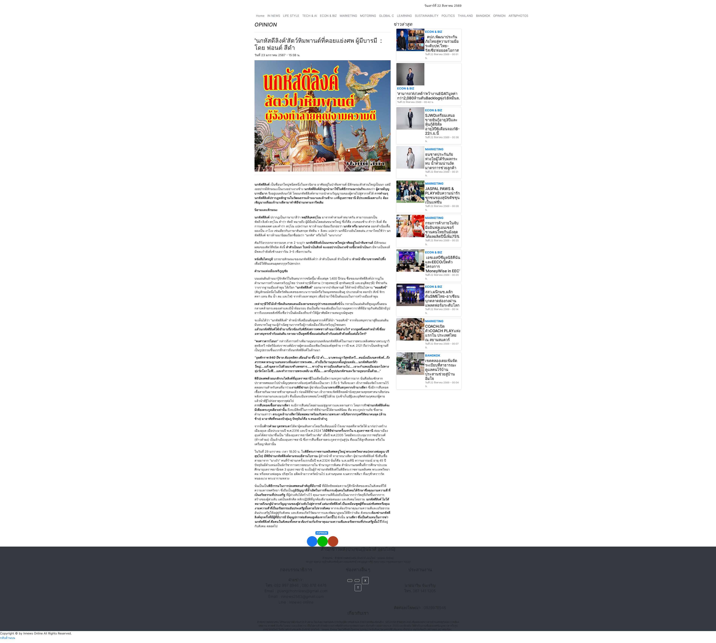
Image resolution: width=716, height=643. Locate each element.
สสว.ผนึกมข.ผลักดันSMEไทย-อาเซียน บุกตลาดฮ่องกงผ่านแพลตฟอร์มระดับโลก (442, 299)
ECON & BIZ (328, 16)
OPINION (499, 16)
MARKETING (348, 16)
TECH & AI (309, 16)
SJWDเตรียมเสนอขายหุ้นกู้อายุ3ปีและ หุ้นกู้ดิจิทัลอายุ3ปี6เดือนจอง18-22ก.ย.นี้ (442, 124)
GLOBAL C (386, 16)
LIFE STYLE (291, 16)
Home (260, 16)
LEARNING (404, 16)
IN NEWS (273, 16)
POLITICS (448, 16)
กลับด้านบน (7, 638)
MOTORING (368, 16)
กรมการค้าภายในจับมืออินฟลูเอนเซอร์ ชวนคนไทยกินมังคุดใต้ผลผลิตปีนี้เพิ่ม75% (442, 230)
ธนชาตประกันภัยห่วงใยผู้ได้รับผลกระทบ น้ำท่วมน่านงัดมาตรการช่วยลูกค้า (441, 161)
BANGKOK (483, 16)
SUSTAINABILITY (427, 16)
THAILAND (465, 16)
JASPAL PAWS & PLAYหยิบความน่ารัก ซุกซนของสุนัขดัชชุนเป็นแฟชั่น (442, 195)
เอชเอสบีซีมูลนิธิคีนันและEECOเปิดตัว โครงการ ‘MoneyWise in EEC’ (442, 264)
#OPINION (321, 532)
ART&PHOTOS (518, 16)
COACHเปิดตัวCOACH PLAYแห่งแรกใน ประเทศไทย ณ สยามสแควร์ (442, 333)
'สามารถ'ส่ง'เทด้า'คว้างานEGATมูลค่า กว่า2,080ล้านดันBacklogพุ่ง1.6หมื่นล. (428, 95)
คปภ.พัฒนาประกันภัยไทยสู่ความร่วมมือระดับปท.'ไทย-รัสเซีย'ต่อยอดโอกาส (442, 44)
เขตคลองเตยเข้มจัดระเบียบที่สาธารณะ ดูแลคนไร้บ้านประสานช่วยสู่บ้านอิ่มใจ (441, 369)
